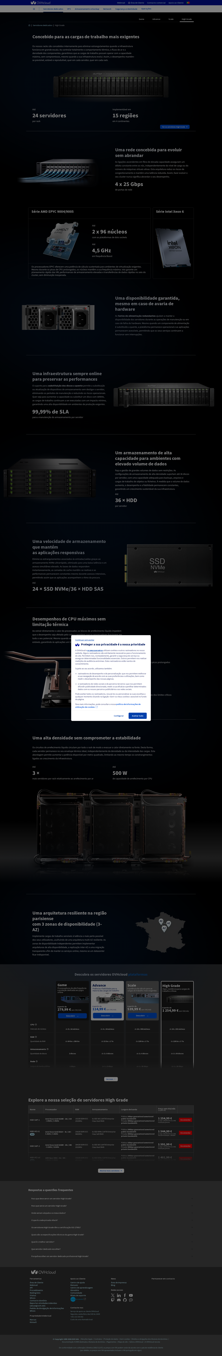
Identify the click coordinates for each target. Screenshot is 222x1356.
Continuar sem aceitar (84, 640)
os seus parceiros (95, 650)
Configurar (119, 715)
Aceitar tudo (137, 715)
